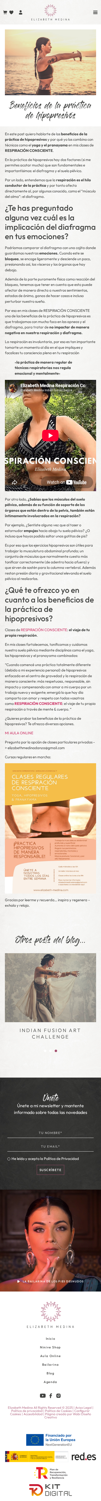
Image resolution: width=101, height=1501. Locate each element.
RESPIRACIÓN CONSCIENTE (44, 629)
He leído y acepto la (45, 1158)
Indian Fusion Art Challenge (50, 1033)
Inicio (50, 1338)
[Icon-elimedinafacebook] (50, 1395)
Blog (50, 1373)
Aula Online (50, 1356)
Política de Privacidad (61, 1158)
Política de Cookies (58, 1411)
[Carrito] (5, 12)
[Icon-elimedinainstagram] (58, 1395)
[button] (45, 1051)
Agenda (50, 1382)
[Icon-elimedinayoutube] (42, 1395)
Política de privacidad (27, 1411)
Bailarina (50, 1364)
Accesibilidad (33, 1414)
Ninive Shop (50, 1347)
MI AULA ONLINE (19, 733)
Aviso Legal (83, 1407)
